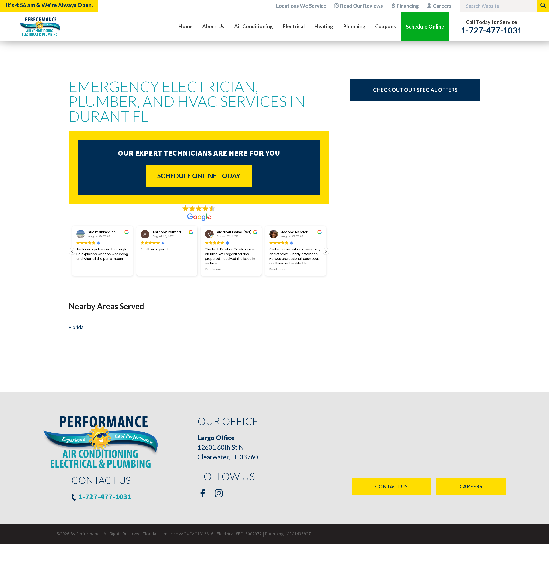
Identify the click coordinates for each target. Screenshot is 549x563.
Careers (442, 6)
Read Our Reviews (361, 6)
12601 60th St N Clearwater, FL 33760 (228, 447)
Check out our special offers (415, 90)
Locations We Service (301, 6)
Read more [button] (213, 269)
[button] (326, 251)
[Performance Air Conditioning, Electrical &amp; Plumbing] (39, 26)
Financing (408, 6)
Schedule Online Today (198, 176)
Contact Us (391, 486)
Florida (76, 327)
